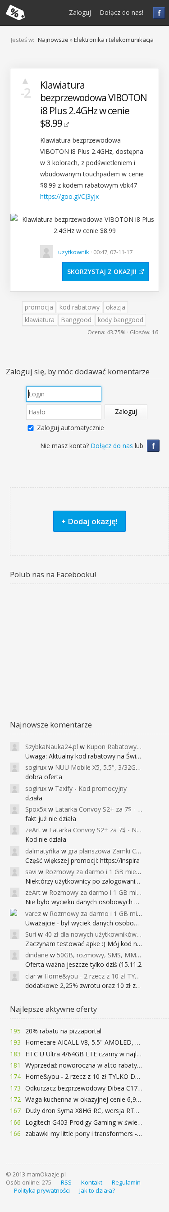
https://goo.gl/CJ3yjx (69, 196)
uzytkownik (73, 252)
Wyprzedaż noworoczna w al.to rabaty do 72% (93, 1065)
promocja (39, 307)
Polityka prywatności (42, 1190)
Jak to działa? (97, 1190)
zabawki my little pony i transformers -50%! (88, 1133)
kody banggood (120, 319)
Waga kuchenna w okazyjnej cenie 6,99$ (84, 1099)
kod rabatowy (79, 307)
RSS (66, 1182)
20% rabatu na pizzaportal (63, 1031)
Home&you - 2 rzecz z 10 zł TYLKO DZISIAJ (88, 1076)
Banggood (76, 319)
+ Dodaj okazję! (89, 521)
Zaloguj (80, 12)
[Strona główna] (15, 13)
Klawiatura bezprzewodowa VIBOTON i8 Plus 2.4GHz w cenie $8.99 (93, 104)
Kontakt (91, 1182)
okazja (115, 307)
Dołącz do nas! (121, 12)
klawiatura (40, 319)
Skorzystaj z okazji (101, 271)
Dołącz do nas (112, 445)
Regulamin (126, 1182)
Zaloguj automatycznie (70, 427)
